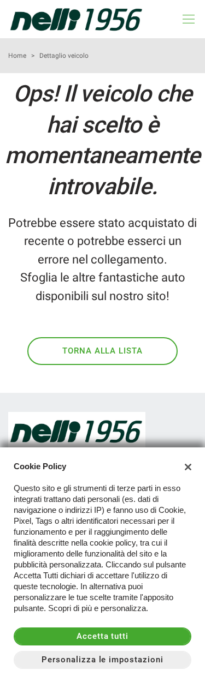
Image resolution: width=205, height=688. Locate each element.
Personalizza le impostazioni (102, 660)
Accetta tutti (102, 636)
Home (17, 55)
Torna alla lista (102, 351)
